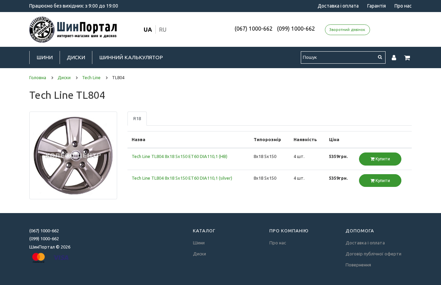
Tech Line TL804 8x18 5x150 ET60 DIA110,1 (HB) (179, 156)
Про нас (403, 6)
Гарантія (376, 6)
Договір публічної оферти (373, 253)
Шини (45, 57)
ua (148, 29)
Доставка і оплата (338, 6)
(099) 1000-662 (296, 28)
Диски (76, 57)
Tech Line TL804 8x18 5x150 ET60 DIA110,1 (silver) (182, 178)
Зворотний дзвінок (347, 30)
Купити (382, 158)
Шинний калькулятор (131, 57)
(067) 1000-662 (254, 28)
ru (162, 29)
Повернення (358, 264)
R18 (137, 118)
